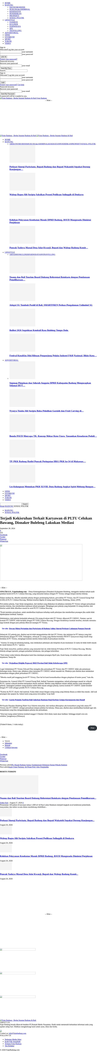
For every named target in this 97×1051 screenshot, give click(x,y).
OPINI (7, 35)
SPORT (8, 39)
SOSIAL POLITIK (16, 18)
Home (2, 506)
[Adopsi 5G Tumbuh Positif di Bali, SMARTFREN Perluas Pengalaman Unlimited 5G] (22, 300)
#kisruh (7, 745)
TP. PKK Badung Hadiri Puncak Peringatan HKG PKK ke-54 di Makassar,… (47, 461)
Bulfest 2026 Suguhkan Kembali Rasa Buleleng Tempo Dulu (39, 330)
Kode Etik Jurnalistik (12, 1042)
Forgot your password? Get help (12, 85)
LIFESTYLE (10, 20)
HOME (7, 3)
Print (92, 728)
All (10, 144)
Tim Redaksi (9, 1046)
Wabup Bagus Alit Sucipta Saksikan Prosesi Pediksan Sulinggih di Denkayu (46, 194)
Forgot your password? (8, 59)
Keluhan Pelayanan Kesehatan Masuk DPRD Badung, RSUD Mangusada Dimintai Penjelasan (46, 856)
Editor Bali (4, 803)
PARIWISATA (15, 26)
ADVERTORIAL (11, 33)
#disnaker (8, 743)
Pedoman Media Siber (13, 1039)
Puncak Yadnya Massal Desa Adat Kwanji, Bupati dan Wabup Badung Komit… (48, 247)
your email (26, 66)
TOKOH (8, 41)
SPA (11, 28)
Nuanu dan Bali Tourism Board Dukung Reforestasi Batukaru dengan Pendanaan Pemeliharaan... (48, 798)
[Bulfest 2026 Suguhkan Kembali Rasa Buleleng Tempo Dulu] (22, 326)
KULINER (13, 24)
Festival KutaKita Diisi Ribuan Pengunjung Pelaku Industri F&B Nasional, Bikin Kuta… (53, 355)
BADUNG (9, 5)
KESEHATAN (15, 11)
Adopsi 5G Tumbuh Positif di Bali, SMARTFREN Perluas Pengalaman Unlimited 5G (50, 305)
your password (27, 54)
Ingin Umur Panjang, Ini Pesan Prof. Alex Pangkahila (29, 767)
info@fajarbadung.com (17, 1033)
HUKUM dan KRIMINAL (19, 9)
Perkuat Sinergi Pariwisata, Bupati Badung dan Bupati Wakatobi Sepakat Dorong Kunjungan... (47, 820)
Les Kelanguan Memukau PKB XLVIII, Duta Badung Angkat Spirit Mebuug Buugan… (52, 486)
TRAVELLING (15, 31)
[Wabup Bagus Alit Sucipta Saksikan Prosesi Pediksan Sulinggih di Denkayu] (22, 190)
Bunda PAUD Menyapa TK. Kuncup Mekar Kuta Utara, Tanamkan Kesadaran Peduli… (53, 436)
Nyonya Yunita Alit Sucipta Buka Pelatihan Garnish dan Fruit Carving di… (46, 411)
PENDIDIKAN (15, 14)
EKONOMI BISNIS (17, 7)
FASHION (13, 22)
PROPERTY (14, 16)
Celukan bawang (11, 747)
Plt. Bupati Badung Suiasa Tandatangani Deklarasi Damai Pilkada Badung (39, 765)
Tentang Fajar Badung (13, 1044)
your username (27, 52)
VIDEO (8, 43)
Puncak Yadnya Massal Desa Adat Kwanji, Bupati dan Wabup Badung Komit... (39, 874)
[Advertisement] (48, 118)
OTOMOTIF (10, 37)
